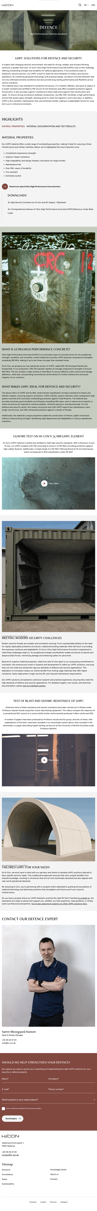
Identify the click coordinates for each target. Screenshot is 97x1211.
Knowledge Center (58, 1170)
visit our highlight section (34, 686)
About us (54, 1174)
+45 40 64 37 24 (9, 1040)
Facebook (32, 1202)
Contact (53, 1179)
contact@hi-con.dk (10, 1155)
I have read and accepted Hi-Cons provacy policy (23, 1108)
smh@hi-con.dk (9, 1043)
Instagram (64, 1202)
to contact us (84, 898)
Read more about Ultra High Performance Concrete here (34, 186)
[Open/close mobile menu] (93, 4)
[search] (79, 5)
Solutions (6, 1170)
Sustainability (8, 1184)
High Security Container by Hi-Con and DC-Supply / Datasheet (38, 202)
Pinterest (53, 1202)
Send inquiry (11, 1118)
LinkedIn (43, 1202)
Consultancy (7, 1174)
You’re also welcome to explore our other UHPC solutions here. (59, 904)
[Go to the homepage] (40, 5)
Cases (4, 1179)
